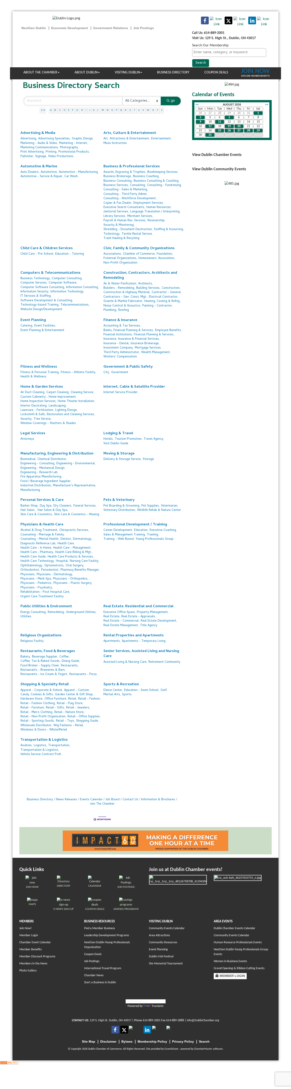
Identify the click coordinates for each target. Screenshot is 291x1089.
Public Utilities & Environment (46, 606)
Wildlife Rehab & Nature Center (159, 510)
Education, (141, 530)
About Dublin (86, 72)
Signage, (41, 156)
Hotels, (108, 439)
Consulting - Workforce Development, (129, 198)
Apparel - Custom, (77, 690)
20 (239, 126)
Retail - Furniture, (32, 708)
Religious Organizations (41, 635)
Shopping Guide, (87, 721)
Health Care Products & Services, (71, 557)
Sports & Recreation (121, 684)
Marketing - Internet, (73, 143)
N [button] (107, 110)
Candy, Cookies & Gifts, (37, 695)
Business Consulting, (117, 181)
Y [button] (157, 110)
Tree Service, (42, 419)
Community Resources (163, 942)
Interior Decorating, (33, 406)
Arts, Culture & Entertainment (129, 133)
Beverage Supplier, (45, 657)
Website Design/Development (41, 309)
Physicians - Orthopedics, (70, 579)
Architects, (145, 284)
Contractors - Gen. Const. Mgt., (125, 297)
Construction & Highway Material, (126, 292)
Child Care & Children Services (46, 248)
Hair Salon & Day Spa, (53, 510)
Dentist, (66, 539)
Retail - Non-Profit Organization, (43, 717)
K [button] (94, 110)
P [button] (116, 110)
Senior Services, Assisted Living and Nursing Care (141, 654)
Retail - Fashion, (89, 699)
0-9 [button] (43, 110)
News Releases (66, 799)
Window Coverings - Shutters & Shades (48, 423)
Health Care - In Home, (36, 548)
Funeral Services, (84, 506)
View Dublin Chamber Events (216, 155)
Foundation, (165, 254)
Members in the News (33, 963)
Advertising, (28, 139)
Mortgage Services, (148, 348)
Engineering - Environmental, (75, 464)
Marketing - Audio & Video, (39, 143)
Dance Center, (113, 690)
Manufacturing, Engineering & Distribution (56, 454)
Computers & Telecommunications (50, 273)
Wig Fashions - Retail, (68, 725)
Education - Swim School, (141, 690)
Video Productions (60, 156)
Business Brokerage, (117, 176)
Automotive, (49, 172)
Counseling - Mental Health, (39, 539)
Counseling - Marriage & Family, (42, 535)
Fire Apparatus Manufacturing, (41, 477)
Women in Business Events (230, 961)
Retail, (72, 699)
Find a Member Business (99, 928)
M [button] (103, 110)
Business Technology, (35, 278)
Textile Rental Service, (137, 234)
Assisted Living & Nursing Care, (125, 662)
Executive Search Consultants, (124, 207)
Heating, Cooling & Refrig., (162, 301)
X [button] (153, 110)
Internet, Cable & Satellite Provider (134, 387)
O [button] (112, 110)
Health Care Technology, (37, 561)
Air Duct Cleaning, (32, 392)
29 (258, 130)
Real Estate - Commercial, (121, 621)
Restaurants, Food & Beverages (47, 651)
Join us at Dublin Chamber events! (185, 869)
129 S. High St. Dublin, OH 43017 (110, 1020)
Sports (127, 695)
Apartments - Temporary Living (144, 641)
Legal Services (32, 433)
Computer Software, (63, 283)
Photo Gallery (28, 970)
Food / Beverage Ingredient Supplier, (45, 481)
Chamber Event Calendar (35, 942)
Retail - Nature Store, (69, 712)
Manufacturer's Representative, (74, 486)
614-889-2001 (152, 1020)
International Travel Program (102, 968)
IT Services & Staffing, (35, 296)
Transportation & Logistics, (39, 750)
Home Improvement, (62, 397)
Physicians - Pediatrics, (36, 583)
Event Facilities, (45, 326)
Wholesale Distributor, (36, 725)
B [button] (55, 110)
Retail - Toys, (65, 721)
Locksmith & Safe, (32, 414)
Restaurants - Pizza (83, 674)
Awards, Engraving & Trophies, (124, 172)
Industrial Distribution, (36, 486)
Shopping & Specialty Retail (44, 684)
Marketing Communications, (39, 148)
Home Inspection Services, (38, 401)
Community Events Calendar (167, 928)
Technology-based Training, (39, 305)
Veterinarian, (169, 506)
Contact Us (130, 799)
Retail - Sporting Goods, (37, 721)
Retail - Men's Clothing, (36, 712)
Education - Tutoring (69, 254)
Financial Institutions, (118, 335)
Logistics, (40, 745)
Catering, (26, 326)
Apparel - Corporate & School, (41, 690)
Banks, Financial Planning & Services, (128, 330)
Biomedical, (28, 459)
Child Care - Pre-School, (37, 254)
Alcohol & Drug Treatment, (39, 530)
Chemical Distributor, (52, 459)
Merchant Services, (140, 216)
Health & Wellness (33, 377)
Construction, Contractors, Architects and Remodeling (140, 276)
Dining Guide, (71, 661)
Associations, (112, 254)
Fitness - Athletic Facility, (78, 372)
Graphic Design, (82, 139)
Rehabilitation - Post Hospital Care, (45, 592)
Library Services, (114, 216)
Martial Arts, (112, 695)
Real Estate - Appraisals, (138, 617)
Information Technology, (67, 292)
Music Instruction (115, 143)
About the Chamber (40, 72)
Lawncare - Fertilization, (37, 410)
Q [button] (121, 110)
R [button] (125, 110)
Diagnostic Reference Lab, (38, 544)
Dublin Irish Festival (161, 956)
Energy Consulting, (33, 612)
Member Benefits (30, 949)
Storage (148, 459)
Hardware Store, (31, 699)
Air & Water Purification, (120, 284)
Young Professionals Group (154, 539)
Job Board (112, 799)
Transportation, (59, 745)
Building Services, (148, 288)
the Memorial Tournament (166, 963)
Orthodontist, (30, 570)
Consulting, (138, 185)
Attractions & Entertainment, (130, 139)
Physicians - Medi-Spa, (36, 579)
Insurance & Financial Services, (139, 339)
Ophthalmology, (31, 566)
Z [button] (162, 110)
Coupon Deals (216, 72)
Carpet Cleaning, (57, 392)
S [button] (130, 110)
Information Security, (34, 292)
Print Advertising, (32, 152)
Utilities (25, 617)
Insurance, (110, 339)
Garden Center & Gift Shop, (74, 695)
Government (119, 372)
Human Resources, (158, 207)
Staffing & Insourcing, (169, 229)
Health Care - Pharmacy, (37, 552)
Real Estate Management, (121, 625)
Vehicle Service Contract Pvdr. (41, 754)
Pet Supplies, (150, 506)
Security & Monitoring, (118, 225)
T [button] (134, 110)
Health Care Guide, (33, 557)
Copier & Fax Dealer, (117, 203)
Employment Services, (148, 203)
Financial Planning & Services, (154, 335)
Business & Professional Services (131, 166)
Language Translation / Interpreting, (155, 212)
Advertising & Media (37, 133)
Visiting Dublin (127, 72)
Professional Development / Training (135, 524)
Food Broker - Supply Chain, (40, 666)
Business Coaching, (146, 176)
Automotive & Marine (38, 166)
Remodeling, (56, 612)
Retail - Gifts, (55, 708)
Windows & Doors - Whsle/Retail (43, 730)
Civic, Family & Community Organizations (139, 248)
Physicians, (27, 574)
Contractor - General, (166, 292)
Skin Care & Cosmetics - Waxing (76, 514)
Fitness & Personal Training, (39, 372)
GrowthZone (171, 1049)
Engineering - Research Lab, (39, 472)
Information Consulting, (82, 287)
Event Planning (33, 320)
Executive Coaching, (163, 530)
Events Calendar (91, 799)
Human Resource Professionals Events (238, 942)
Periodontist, (50, 570)
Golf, (164, 690)
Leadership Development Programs (106, 935)
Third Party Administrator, (121, 352)
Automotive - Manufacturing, (78, 172)
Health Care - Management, (72, 548)
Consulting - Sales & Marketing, (125, 190)
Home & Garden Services (41, 387)
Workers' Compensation (120, 357)
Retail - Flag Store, (70, 703)
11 (219, 121)
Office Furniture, (56, 699)
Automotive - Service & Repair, (41, 176)
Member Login (28, 935)
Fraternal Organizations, (120, 258)
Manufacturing (30, 490)
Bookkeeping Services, (162, 172)
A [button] (51, 110)
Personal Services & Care (42, 500)
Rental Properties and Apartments (133, 635)
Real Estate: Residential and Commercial (138, 606)
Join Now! (25, 928)
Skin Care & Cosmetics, (36, 514)
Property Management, (152, 612)
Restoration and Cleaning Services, (71, 414)
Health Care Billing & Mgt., (73, 552)
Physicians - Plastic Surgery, (72, 583)
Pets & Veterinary (119, 500)
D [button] (64, 110)
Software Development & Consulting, (46, 301)
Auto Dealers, (29, 172)
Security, (26, 419)
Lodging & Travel (118, 433)
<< (197, 104)
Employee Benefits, (168, 330)
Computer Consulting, (67, 278)
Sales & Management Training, (124, 535)
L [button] (98, 110)
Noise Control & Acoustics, (122, 306)
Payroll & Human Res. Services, (124, 220)
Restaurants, (69, 666)
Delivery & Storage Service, (122, 459)
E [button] (68, 110)
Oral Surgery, (75, 566)
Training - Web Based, (118, 539)
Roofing (123, 310)
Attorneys (27, 439)
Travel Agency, (154, 439)
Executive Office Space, (119, 612)
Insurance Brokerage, (145, 343)
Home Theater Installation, (76, 401)
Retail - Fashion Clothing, (37, 703)
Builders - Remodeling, (119, 288)
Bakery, (25, 657)
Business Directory (173, 72)
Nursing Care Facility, (84, 561)
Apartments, (111, 641)
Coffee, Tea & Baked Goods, (40, 661)
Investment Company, (118, 348)
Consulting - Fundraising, (164, 185)
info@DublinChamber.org (203, 1020)
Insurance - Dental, (116, 343)
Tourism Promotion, (128, 439)
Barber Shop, (29, 506)
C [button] (60, 110)
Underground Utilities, (81, 612)
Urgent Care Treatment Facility (42, 597)
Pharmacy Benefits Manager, (80, 570)
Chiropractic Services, (74, 530)
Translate (157, 1006)
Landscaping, (57, 406)
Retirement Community (164, 662)
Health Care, (66, 544)
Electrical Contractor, (163, 297)
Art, (105, 139)
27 (239, 130)
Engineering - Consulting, (37, 464)
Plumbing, (110, 310)
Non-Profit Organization (120, 263)
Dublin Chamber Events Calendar (234, 928)
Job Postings (91, 961)
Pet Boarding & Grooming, (121, 506)
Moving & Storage (119, 454)
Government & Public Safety (128, 367)
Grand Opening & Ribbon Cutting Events (239, 968)
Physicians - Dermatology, (55, 574)
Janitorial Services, (116, 212)
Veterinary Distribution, (119, 510)
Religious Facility (32, 641)
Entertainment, (161, 139)
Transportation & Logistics (44, 740)
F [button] (72, 110)
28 (248, 130)
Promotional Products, (74, 152)
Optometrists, (54, 566)
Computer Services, (33, 283)
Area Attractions (159, 935)
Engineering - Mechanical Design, (42, 468)
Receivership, (156, 220)
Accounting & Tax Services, (122, 326)
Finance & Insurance (120, 320)
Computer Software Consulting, (42, 287)
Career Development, (118, 530)
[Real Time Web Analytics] (9, 1063)
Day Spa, (46, 506)
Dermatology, (82, 539)
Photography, (69, 148)
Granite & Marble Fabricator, (123, 301)
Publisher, (27, 156)
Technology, (111, 234)
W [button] (148, 110)
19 (229, 126)
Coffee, (64, 657)
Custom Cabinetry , (33, 397)
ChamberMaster (203, 1049)
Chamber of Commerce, (139, 254)
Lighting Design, (66, 410)
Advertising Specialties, (54, 139)
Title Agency (148, 625)
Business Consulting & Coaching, (156, 181)
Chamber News (93, 975)
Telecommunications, (74, 305)
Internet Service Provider (120, 392)
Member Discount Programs (37, 956)
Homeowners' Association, (156, 258)
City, (106, 372)
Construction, (171, 288)
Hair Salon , (28, 510)
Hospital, (62, 561)
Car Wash (71, 176)
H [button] (82, 110)
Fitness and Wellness (38, 367)
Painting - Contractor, (157, 306)
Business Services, (116, 185)
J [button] (89, 110)
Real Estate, (111, 617)
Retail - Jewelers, (78, 708)
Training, (153, 535)
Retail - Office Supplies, (84, 717)
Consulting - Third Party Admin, (125, 194)
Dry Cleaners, (62, 506)
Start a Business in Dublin (100, 982)
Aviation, (26, 745)
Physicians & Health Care (41, 524)
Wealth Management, (156, 352)
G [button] (77, 110)
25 (219, 130)
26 (229, 130)
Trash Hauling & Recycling (121, 238)
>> (266, 104)
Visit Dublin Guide (115, 444)
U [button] (139, 110)
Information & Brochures (158, 799)
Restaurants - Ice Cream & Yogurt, (44, 674)
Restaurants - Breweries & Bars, (42, 670)
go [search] (173, 101)
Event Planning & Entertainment (42, 330)
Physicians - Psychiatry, (36, 588)
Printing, (51, 152)
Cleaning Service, (82, 392)
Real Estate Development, (159, 621)
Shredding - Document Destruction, (128, 229)
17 (210, 126)
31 (210, 135)
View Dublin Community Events (219, 169)
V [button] (143, 110)
